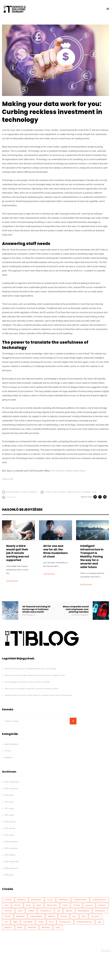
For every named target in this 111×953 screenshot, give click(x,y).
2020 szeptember (11, 861)
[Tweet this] (95, 497)
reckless (77, 492)
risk (84, 916)
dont (28, 905)
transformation (84, 922)
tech (51, 922)
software (28, 922)
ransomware (36, 916)
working (46, 927)
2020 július (8, 875)
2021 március (10, 822)
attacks (8, 900)
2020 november (11, 848)
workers (32, 927)
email (38, 905)
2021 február (9, 828)
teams (41, 922)
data (54, 492)
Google (89, 905)
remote (51, 916)
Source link (7, 479)
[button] (108, 9)
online (7, 916)
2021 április (9, 815)
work (94, 492)
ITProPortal (46, 911)
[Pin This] (105, 497)
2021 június (9, 802)
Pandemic (20, 916)
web (99, 922)
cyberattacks (80, 900)
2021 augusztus (11, 788)
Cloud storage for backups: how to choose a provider (27, 682)
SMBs (15, 922)
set (6, 922)
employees (52, 905)
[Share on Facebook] (100, 497)
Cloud (50, 900)
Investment (61, 492)
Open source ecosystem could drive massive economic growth (31, 688)
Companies (63, 900)
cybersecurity (99, 900)
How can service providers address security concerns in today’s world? (35, 675)
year (58, 927)
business (21, 900)
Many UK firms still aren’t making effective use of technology (30, 669)
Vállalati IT (33, 492)
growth (102, 905)
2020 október (10, 855)
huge (20, 911)
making (70, 492)
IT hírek (23, 492)
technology (86, 492)
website (8, 927)
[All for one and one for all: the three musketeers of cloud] (55, 530)
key (58, 911)
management (84, 911)
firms (65, 905)
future (76, 905)
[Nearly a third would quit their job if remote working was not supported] (18, 530)
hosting (8, 911)
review (64, 916)
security (95, 916)
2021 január (9, 835)
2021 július (8, 795)
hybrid (31, 911)
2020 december (11, 841)
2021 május (9, 808)
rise (74, 916)
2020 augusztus (11, 868)
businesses (36, 900)
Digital (17, 905)
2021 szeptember (11, 782)
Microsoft (100, 911)
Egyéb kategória (12, 492)
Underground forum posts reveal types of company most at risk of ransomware (38, 695)
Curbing (48, 492)
